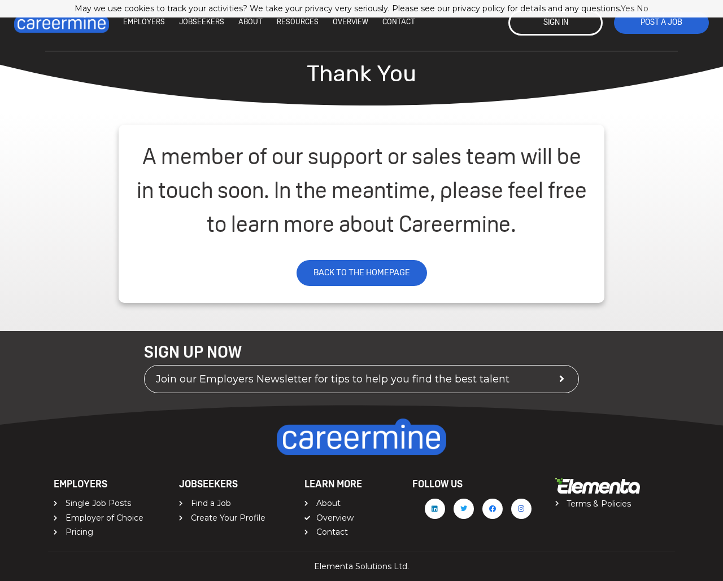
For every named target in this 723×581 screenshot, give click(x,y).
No (642, 8)
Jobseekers (201, 22)
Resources (298, 22)
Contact (398, 22)
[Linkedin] (435, 509)
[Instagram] (521, 509)
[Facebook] (492, 509)
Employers (144, 22)
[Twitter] (464, 509)
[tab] (361, 379)
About (250, 22)
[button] (555, 23)
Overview (350, 22)
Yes (627, 8)
